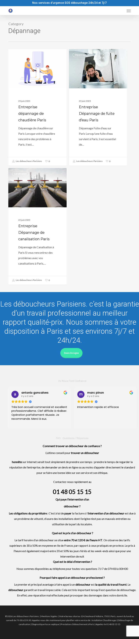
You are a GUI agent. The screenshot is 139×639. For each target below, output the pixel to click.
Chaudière (19, 55)
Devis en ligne (71, 353)
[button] (129, 10)
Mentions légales (49, 616)
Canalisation (20, 174)
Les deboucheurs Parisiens (28, 161)
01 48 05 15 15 (72, 491)
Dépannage (80, 55)
